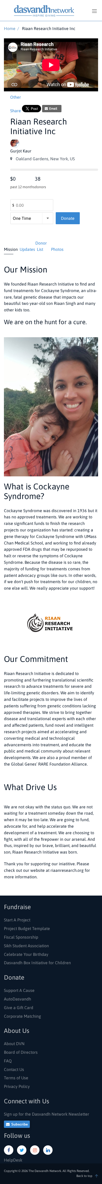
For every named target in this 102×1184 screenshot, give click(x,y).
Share (15, 110)
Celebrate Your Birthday (26, 954)
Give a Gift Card (18, 1007)
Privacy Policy (17, 1086)
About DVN (14, 1043)
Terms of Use (16, 1077)
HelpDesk (13, 1160)
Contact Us (14, 1069)
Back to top (84, 1176)
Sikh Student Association (26, 945)
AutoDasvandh (17, 999)
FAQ (8, 1060)
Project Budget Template (27, 928)
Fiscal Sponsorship (21, 937)
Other (15, 97)
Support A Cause (19, 990)
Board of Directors (21, 1052)
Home (9, 28)
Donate (68, 218)
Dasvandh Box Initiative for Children (37, 962)
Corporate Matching (22, 1016)
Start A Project (17, 919)
